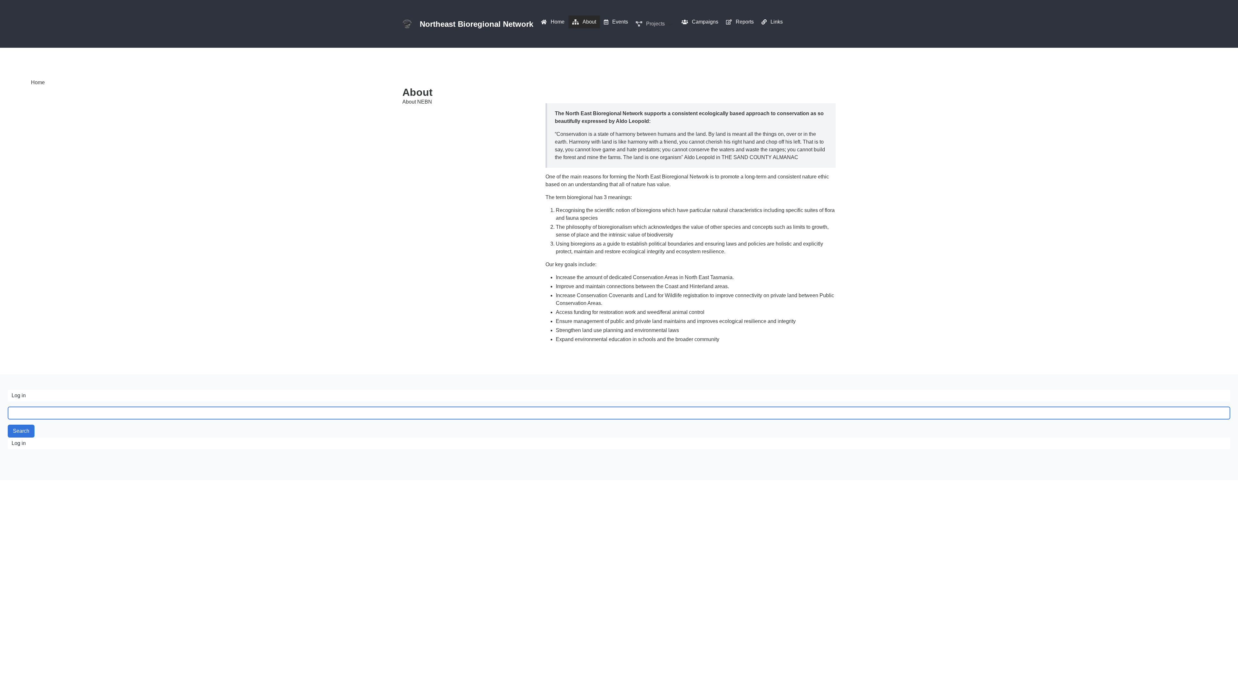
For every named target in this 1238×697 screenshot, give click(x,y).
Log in (19, 395)
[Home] (407, 23)
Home (38, 82)
